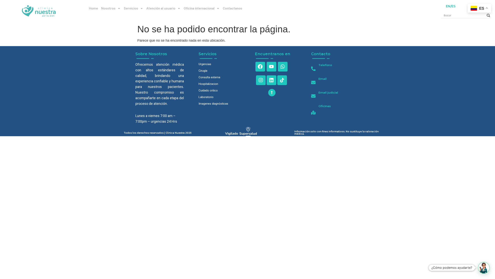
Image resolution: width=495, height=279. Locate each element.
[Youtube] (271, 66)
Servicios (131, 8)
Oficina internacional (199, 8)
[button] (484, 268)
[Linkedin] (271, 80)
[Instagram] (261, 80)
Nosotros (108, 8)
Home (93, 8)
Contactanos (232, 8)
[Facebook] (260, 66)
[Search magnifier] (488, 15)
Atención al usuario (160, 8)
